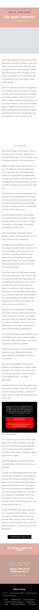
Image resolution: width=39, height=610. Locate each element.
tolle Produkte (16, 565)
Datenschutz (29, 600)
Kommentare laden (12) (19, 537)
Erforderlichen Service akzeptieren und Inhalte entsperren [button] (19, 425)
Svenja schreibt (24, 12)
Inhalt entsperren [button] (19, 419)
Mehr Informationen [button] (19, 415)
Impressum (15, 600)
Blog (6, 600)
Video (27, 565)
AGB (6, 604)
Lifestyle (12, 12)
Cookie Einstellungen (13, 602)
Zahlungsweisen (18, 604)
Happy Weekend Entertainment (19, 570)
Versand (32, 604)
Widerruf (30, 602)
